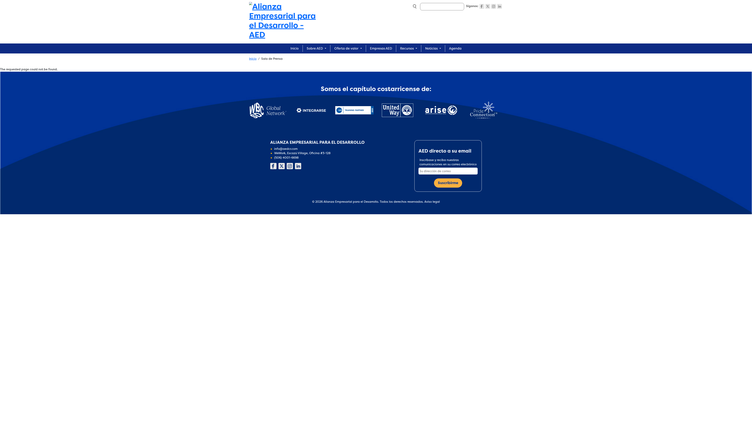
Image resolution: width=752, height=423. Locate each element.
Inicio (294, 48)
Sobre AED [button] (315, 48)
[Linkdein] (499, 6)
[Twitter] (487, 6)
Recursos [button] (407, 48)
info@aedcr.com (286, 149)
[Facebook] (481, 6)
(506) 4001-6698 (286, 157)
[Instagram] (493, 6)
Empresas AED (381, 48)
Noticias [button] (431, 48)
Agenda (455, 48)
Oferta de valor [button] (346, 48)
